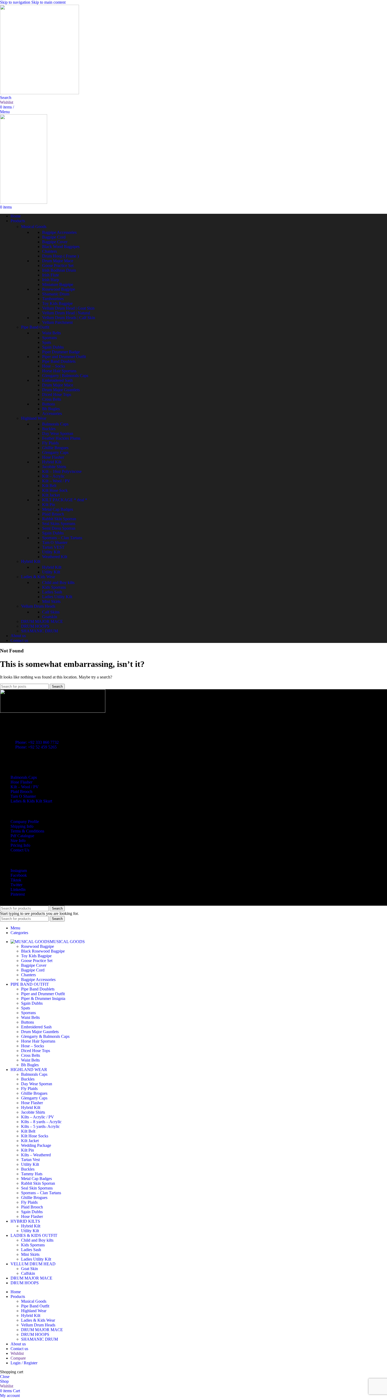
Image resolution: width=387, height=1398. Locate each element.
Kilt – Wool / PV (56, 481)
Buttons (48, 404)
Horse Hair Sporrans (59, 371)
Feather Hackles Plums (61, 438)
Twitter (16, 885)
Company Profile (25, 821)
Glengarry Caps (55, 452)
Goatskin (49, 616)
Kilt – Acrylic (53, 476)
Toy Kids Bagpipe (57, 303)
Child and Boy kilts (58, 582)
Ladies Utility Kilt (57, 596)
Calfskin (28, 1273)
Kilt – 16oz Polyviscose (62, 471)
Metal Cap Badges (57, 509)
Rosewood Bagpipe (58, 289)
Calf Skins (50, 612)
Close (4, 1376)
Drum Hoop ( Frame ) (60, 256)
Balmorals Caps (55, 424)
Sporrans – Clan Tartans (62, 538)
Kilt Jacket (51, 495)
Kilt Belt (49, 485)
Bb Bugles (51, 408)
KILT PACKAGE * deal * (64, 500)
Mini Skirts (51, 601)
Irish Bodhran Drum (59, 270)
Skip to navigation (15, 2)
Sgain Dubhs (53, 347)
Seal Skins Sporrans (58, 523)
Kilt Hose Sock (55, 490)
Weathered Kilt (54, 556)
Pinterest (18, 894)
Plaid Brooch (53, 514)
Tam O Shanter (54, 542)
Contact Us (20, 850)
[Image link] (52, 711)
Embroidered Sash (57, 380)
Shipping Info (22, 826)
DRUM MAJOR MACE (42, 621)
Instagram (19, 870)
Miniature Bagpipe (57, 284)
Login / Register (24, 1363)
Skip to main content (48, 2)
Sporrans (49, 337)
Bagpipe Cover (54, 242)
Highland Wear (33, 418)
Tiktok (16, 880)
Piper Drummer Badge (61, 352)
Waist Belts (51, 333)
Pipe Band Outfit (35, 327)
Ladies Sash (52, 592)
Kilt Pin (48, 504)
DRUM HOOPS (35, 626)
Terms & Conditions (27, 831)
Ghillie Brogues (55, 447)
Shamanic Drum (55, 294)
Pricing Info (20, 845)
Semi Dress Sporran (58, 528)
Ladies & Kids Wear (38, 576)
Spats (46, 342)
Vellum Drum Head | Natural (66, 313)
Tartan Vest (30, 1159)
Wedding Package (36, 1145)
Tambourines (53, 298)
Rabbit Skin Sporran (59, 519)
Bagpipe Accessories (59, 232)
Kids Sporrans (54, 587)
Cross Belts (51, 399)
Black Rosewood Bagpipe (43, 951)
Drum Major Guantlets (61, 390)
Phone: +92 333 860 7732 (37, 742)
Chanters (49, 251)
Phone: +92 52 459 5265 (36, 747)
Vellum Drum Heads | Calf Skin (68, 317)
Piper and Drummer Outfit (64, 356)
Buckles (49, 429)
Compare (18, 1358)
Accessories (52, 413)
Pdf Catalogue (22, 836)
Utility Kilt (51, 552)
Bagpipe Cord (54, 237)
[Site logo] (39, 93)
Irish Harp (50, 279)
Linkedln (18, 889)
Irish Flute (50, 275)
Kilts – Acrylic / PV (37, 1117)
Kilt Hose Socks (34, 1136)
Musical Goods (33, 226)
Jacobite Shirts (54, 466)
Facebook (19, 875)
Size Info (18, 840)
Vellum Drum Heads (38, 606)
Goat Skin (29, 1268)
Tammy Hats (31, 1174)
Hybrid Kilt (51, 462)
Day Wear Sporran (57, 433)
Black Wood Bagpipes (61, 246)
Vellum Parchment (57, 322)
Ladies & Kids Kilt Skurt (31, 801)
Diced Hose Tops (56, 394)
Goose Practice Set (57, 265)
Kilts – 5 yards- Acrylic (40, 1126)
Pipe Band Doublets (59, 361)
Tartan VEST (53, 547)
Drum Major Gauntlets (40, 1031)
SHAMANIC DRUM (39, 631)
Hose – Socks (53, 366)
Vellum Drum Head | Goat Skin (68, 308)
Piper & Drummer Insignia (43, 998)
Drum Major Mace (57, 261)
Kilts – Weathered (36, 1155)
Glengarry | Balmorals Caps (65, 375)
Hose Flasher (53, 457)
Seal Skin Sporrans (37, 1188)
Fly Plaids (50, 443)
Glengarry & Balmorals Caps (45, 1036)
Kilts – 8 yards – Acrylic (41, 1121)
